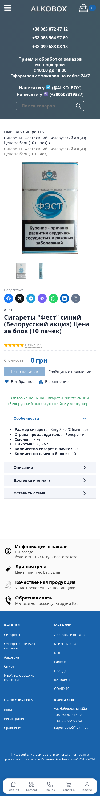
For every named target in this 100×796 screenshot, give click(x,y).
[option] (21, 271)
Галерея (60, 661)
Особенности (26, 418)
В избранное (22, 381)
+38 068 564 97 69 (50, 38)
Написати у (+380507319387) (50, 94)
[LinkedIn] (64, 298)
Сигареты (32, 131)
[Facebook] (8, 298)
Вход (8, 709)
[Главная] (50, 9)
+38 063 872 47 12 (50, 29)
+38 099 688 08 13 (50, 46)
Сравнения (13, 727)
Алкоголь (12, 657)
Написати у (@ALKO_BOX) (50, 88)
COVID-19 (61, 688)
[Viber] (42, 298)
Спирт (9, 666)
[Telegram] (30, 298)
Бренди (60, 670)
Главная (12, 131)
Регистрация (14, 718)
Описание (23, 467)
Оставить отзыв (30, 492)
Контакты (62, 679)
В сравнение (57, 381)
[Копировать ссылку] (75, 298)
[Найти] (78, 106)
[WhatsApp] (53, 298)
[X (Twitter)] (19, 298)
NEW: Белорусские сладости (19, 677)
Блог (58, 652)
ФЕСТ (8, 310)
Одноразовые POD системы (19, 646)
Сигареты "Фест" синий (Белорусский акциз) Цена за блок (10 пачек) (45, 140)
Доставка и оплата (32, 480)
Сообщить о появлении (69, 371)
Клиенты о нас (66, 643)
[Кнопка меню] (7, 8)
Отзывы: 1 (33, 345)
